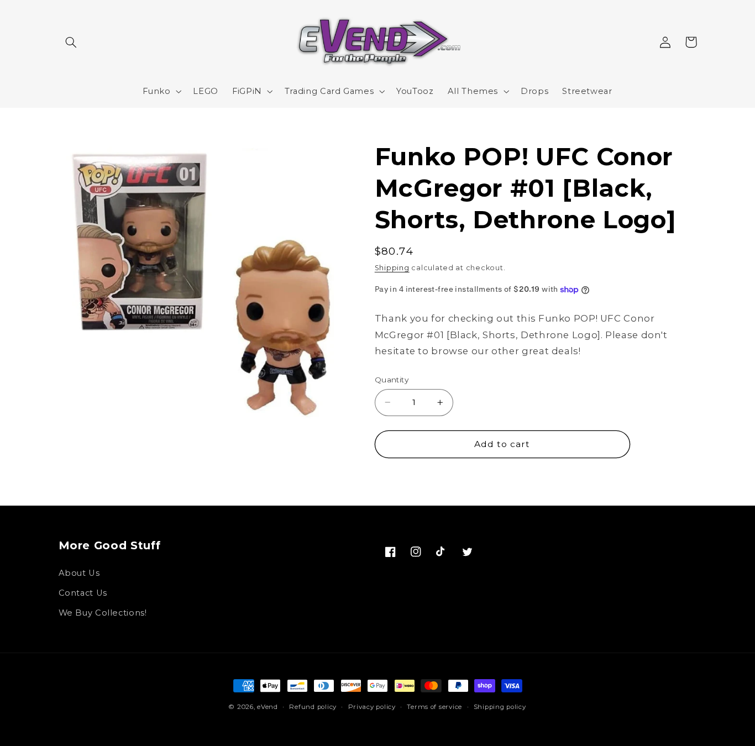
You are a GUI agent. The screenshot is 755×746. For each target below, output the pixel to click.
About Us (79, 573)
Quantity (391, 379)
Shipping (392, 268)
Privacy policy (372, 707)
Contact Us (83, 593)
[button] (71, 42)
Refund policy (313, 707)
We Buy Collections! (103, 613)
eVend (267, 707)
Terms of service (434, 707)
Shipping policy (500, 707)
